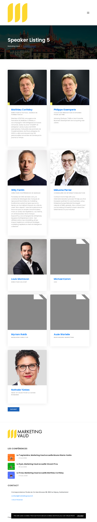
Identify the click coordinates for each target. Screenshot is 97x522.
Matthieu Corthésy (22, 109)
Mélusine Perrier (63, 190)
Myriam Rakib (19, 334)
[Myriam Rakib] (27, 312)
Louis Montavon (20, 279)
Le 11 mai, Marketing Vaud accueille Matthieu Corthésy (40, 473)
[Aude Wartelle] (69, 312)
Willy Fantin (17, 190)
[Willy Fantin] (27, 168)
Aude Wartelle (62, 334)
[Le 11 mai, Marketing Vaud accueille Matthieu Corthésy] (11, 475)
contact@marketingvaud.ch (22, 496)
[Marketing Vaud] (47, 12)
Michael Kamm (62, 279)
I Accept (80, 516)
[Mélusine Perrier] (69, 168)
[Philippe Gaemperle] (69, 87)
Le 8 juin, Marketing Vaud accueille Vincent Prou (37, 464)
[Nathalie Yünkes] (27, 367)
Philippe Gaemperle (65, 109)
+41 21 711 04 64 (17, 500)
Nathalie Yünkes (20, 389)
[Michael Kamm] (69, 256)
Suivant (13, 409)
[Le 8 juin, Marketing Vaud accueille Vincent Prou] (11, 466)
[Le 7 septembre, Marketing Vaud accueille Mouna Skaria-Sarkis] (11, 457)
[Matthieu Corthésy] (27, 87)
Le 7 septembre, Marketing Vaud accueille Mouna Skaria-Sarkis (44, 455)
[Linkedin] (12, 142)
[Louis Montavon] (27, 256)
